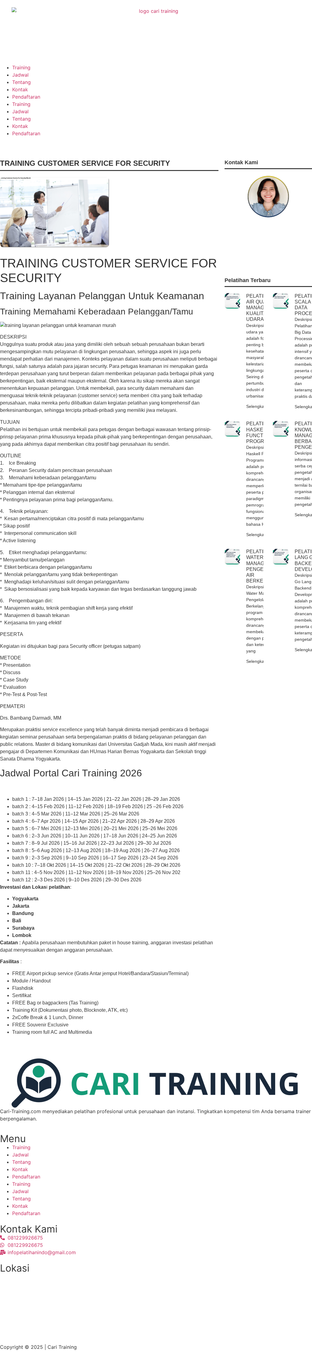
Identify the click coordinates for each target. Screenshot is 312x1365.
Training (21, 67)
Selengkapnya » (261, 406)
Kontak (20, 89)
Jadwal (20, 75)
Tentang (21, 82)
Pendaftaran (26, 97)
